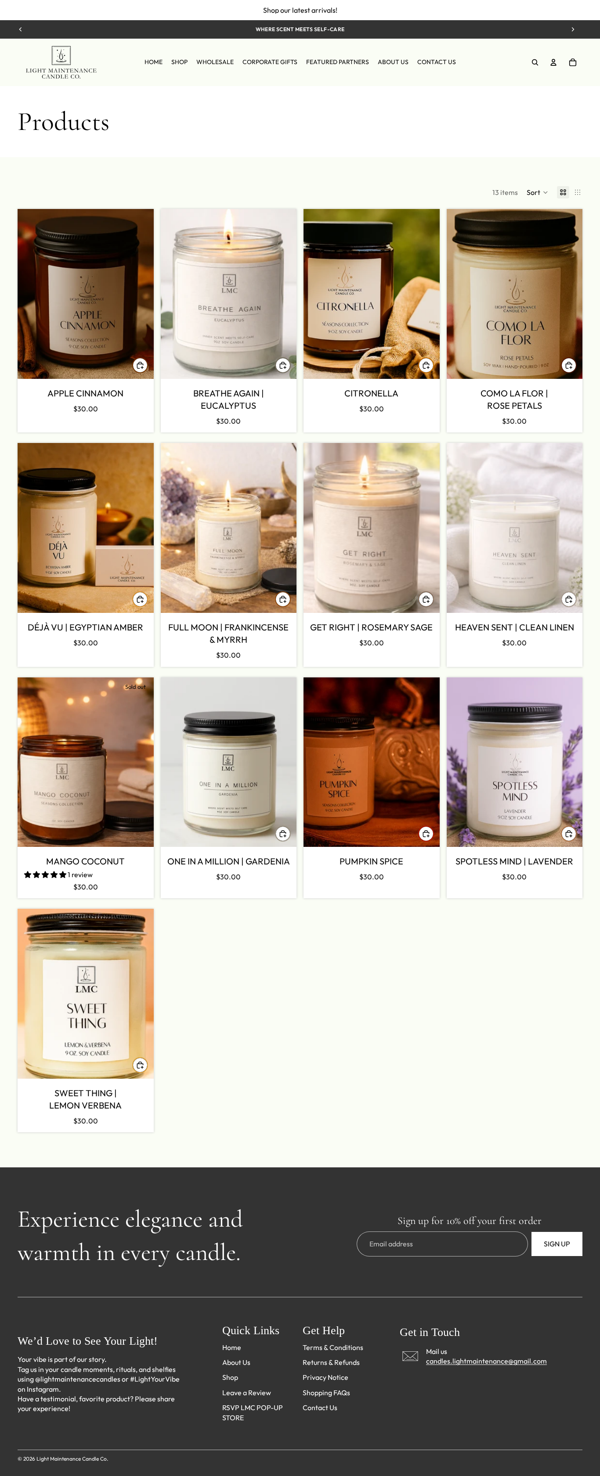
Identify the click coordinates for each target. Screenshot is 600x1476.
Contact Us (320, 1408)
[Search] (535, 62)
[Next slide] (572, 29)
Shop (230, 1377)
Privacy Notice (325, 1377)
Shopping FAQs (326, 1392)
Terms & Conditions (333, 1347)
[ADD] (140, 365)
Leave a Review (246, 1392)
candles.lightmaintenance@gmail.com (486, 1361)
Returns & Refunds (331, 1362)
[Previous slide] (20, 29)
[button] (537, 192)
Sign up (557, 1244)
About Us (236, 1362)
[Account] (553, 62)
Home (231, 1347)
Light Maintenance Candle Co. (72, 1458)
